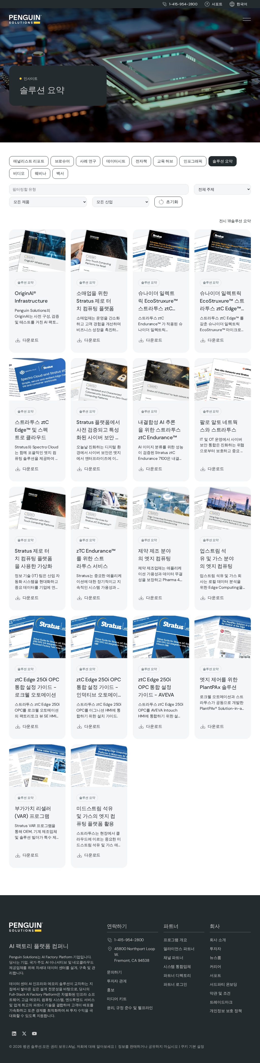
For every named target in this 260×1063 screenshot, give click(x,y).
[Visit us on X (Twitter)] (24, 1034)
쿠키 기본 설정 (192, 1046)
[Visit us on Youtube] (34, 1034)
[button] (242, 4)
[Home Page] (25, 19)
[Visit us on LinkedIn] (14, 1034)
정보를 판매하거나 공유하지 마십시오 (147, 1046)
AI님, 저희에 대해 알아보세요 (90, 1046)
